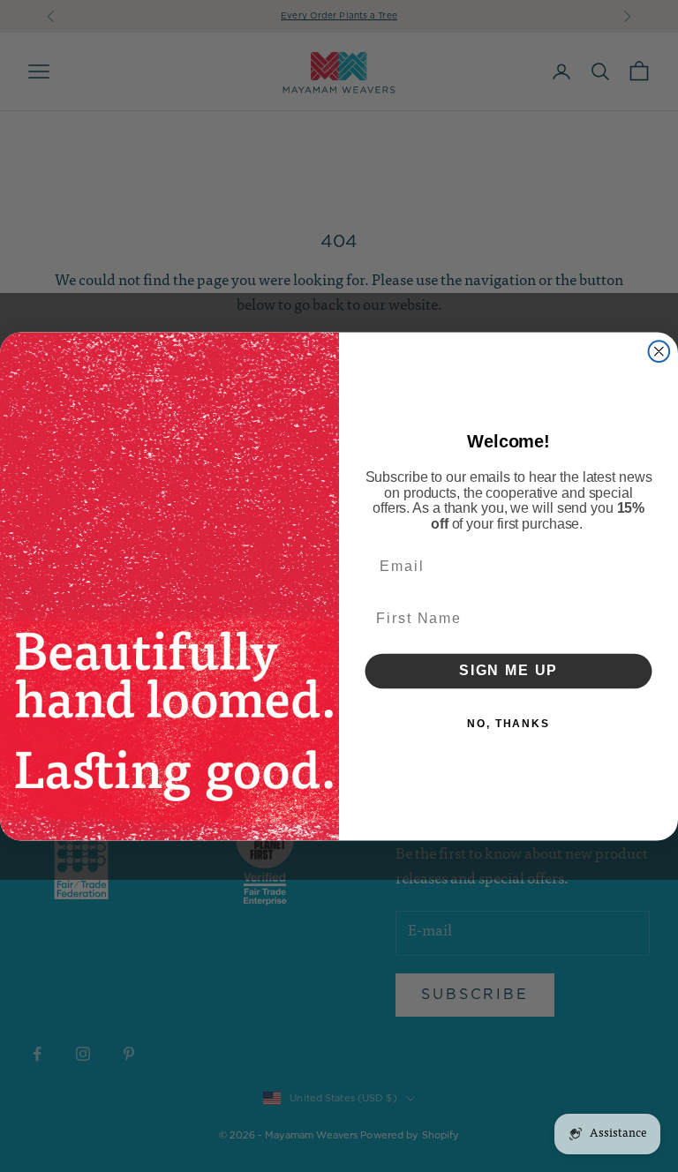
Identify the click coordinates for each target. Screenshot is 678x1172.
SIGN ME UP (508, 670)
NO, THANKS (508, 723)
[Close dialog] (659, 351)
